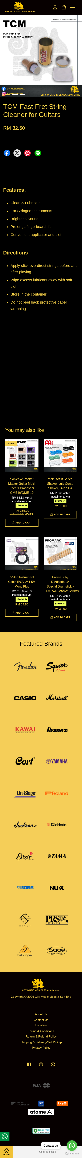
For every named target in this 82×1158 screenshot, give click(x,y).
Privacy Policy (41, 1047)
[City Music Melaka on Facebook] (29, 1066)
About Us (41, 1014)
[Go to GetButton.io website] (72, 1153)
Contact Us (41, 1019)
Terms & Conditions (41, 1031)
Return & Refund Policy (41, 1036)
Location (41, 1025)
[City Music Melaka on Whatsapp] (53, 1066)
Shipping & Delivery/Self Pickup (41, 1042)
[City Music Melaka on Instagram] (41, 1066)
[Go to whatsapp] (72, 1145)
